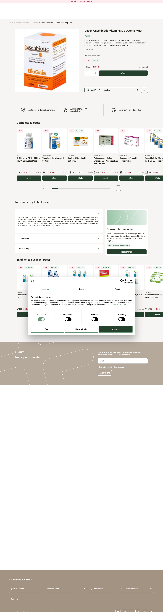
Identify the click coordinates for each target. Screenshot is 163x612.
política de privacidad (116, 367)
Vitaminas (34, 23)
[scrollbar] (81, 188)
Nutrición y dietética (21, 23)
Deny (47, 329)
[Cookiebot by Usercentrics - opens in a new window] (122, 281)
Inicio (11, 23)
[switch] (68, 319)
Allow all (115, 329)
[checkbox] (99, 367)
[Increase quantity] (95, 73)
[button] (63, 589)
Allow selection (81, 329)
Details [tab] (81, 289)
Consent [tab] (45, 289)
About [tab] (117, 289)
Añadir (29, 178)
